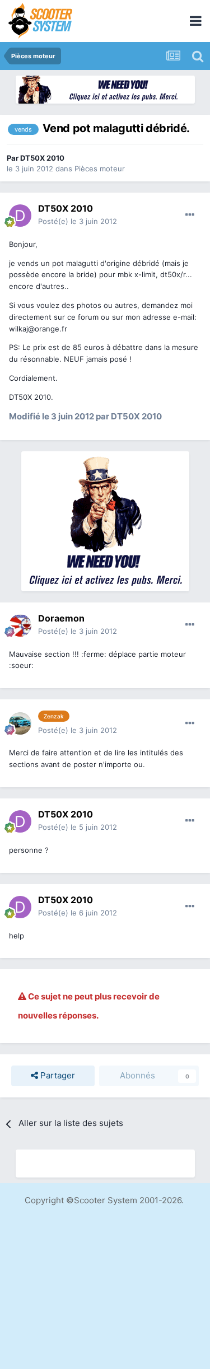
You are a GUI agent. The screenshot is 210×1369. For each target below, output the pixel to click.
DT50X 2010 (42, 157)
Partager (56, 1075)
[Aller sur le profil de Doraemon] (20, 625)
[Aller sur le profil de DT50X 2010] (20, 215)
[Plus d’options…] (190, 215)
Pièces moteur (99, 168)
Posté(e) (77, 221)
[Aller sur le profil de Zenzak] (20, 723)
